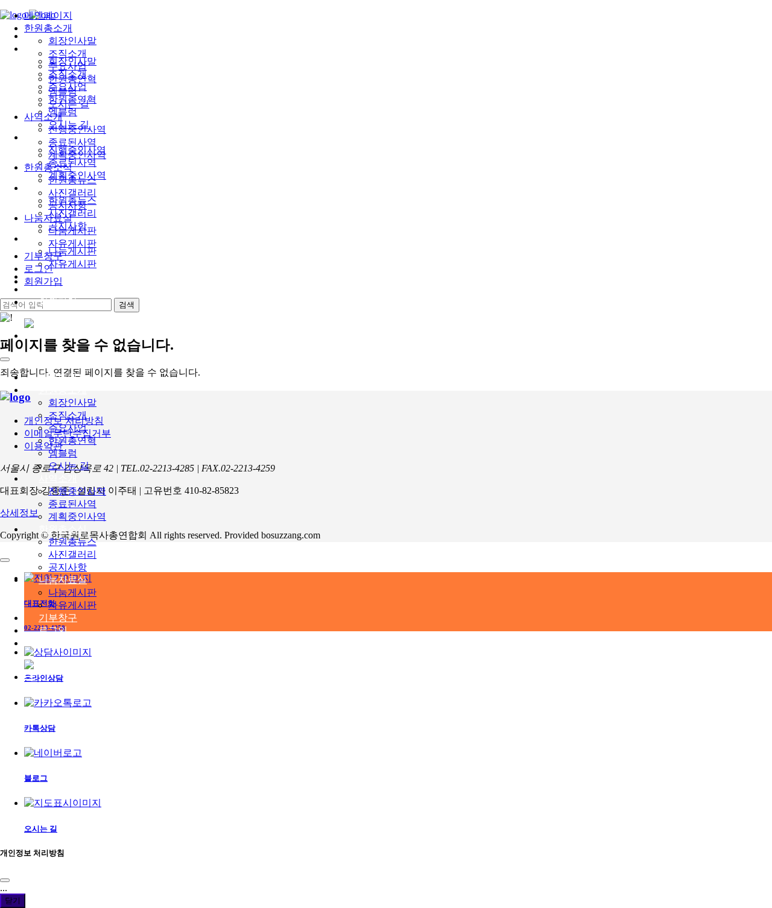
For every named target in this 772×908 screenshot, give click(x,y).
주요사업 (67, 428)
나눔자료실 (63, 580)
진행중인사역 (77, 491)
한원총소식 (63, 529)
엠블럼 (62, 453)
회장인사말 (72, 402)
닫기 (13, 900)
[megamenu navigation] (29, 335)
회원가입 (58, 302)
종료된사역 (72, 504)
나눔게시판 (72, 592)
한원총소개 (63, 390)
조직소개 (67, 415)
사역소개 (58, 478)
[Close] (5, 880)
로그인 (53, 289)
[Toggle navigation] (5, 359)
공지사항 (67, 567)
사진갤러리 (72, 554)
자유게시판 (72, 605)
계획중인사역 (77, 516)
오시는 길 (68, 466)
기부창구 (58, 618)
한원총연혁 (72, 440)
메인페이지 (63, 377)
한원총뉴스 (72, 542)
